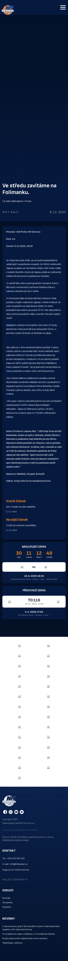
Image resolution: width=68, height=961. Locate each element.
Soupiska (6, 907)
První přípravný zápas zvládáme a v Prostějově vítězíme (28, 934)
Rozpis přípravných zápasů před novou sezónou (24, 938)
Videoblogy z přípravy (12, 942)
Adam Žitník (31, 830)
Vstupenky (7, 902)
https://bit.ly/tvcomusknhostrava (32, 480)
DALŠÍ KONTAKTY (15, 879)
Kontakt (6, 898)
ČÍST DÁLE (10, 212)
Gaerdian (19, 830)
